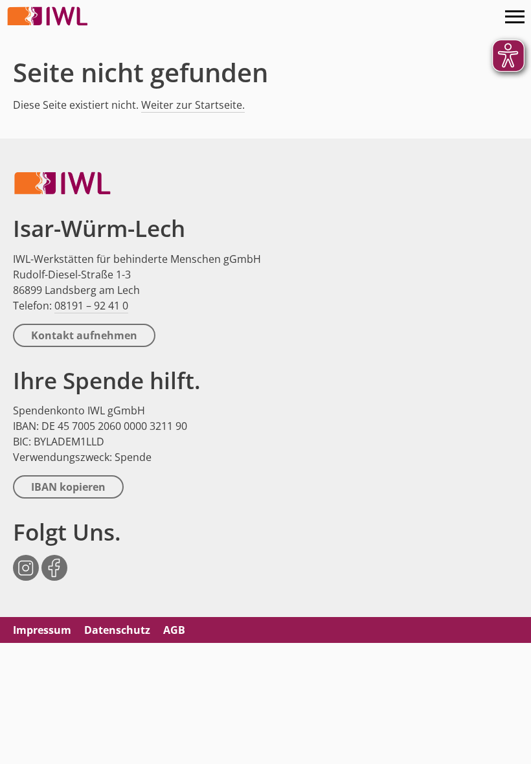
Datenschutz (117, 630)
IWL (48, 16)
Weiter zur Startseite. (193, 105)
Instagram (26, 561)
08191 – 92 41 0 (91, 305)
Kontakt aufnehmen (84, 335)
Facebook (54, 561)
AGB (174, 630)
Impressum (42, 630)
